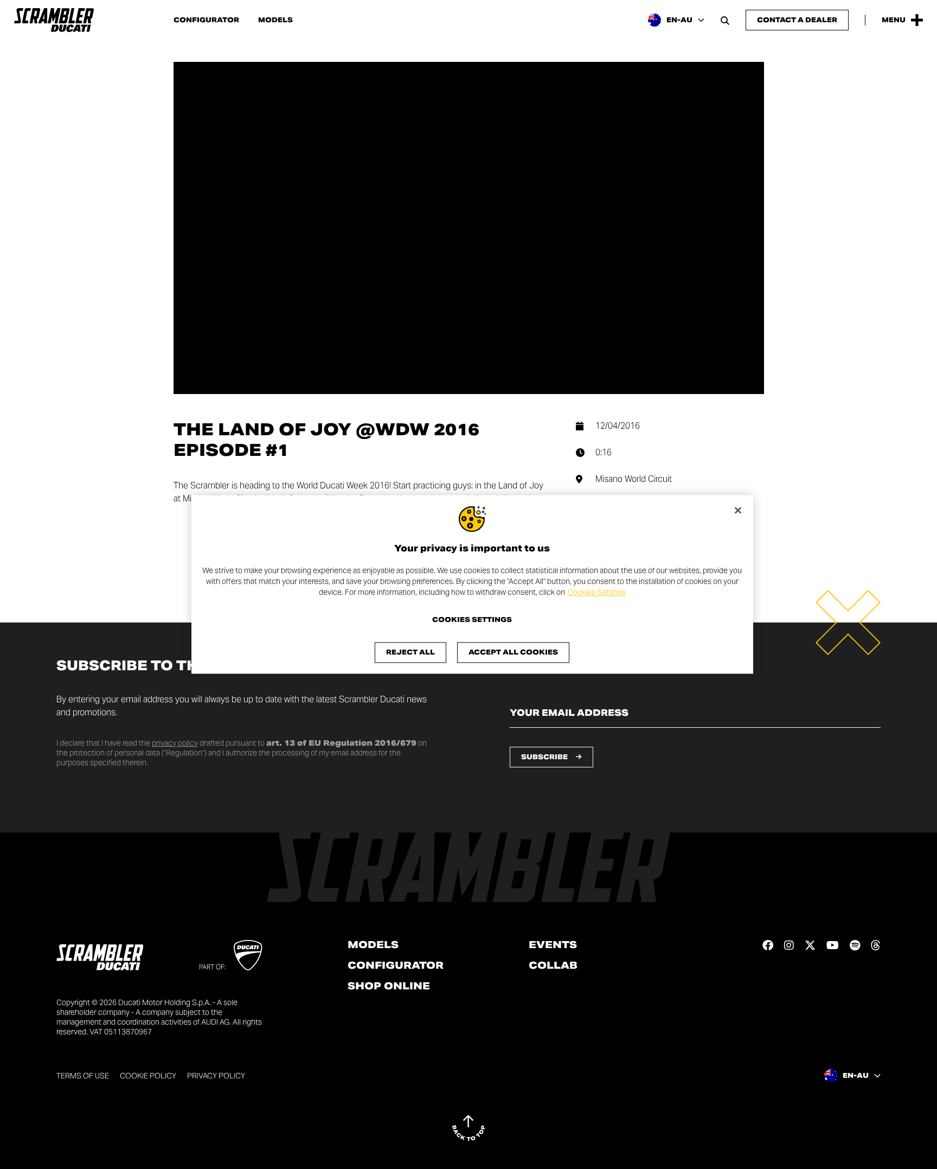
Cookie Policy (148, 1076)
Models (275, 20)
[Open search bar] (725, 20)
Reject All (410, 653)
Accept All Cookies (513, 653)
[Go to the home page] (54, 20)
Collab (553, 965)
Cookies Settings (597, 592)
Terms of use (82, 1076)
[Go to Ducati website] (248, 955)
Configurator (206, 20)
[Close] (738, 510)
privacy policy (175, 743)
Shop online (389, 986)
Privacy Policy (216, 1076)
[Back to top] (468, 1128)
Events (553, 945)
